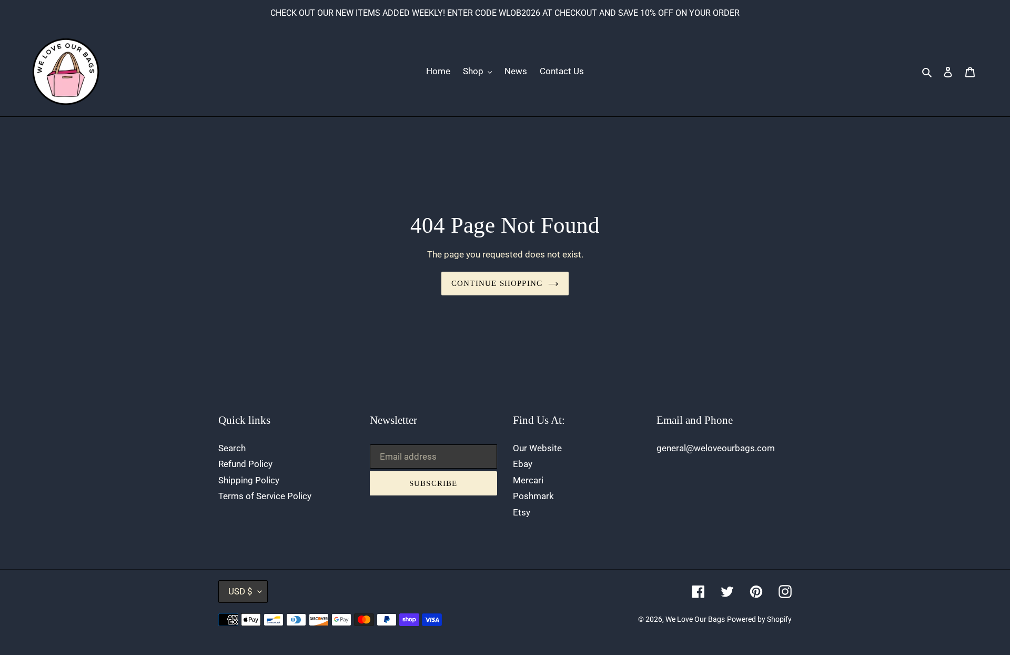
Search (232, 448)
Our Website (537, 448)
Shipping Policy (248, 480)
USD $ (240, 591)
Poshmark (533, 496)
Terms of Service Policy (264, 496)
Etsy (521, 512)
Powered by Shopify (759, 619)
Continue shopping (497, 283)
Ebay (522, 464)
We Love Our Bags (695, 619)
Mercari (528, 480)
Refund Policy (245, 464)
